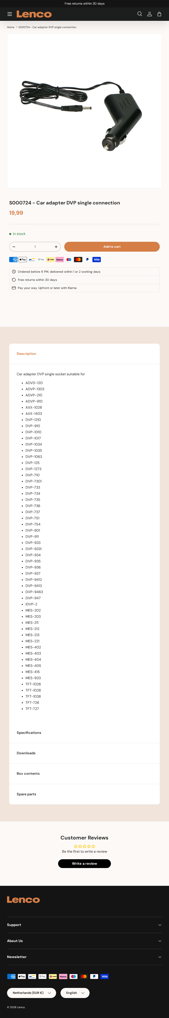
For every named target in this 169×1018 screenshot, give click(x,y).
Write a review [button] (84, 863)
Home (10, 27)
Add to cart (112, 247)
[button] (159, 14)
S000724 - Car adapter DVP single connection (47, 27)
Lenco (21, 1007)
